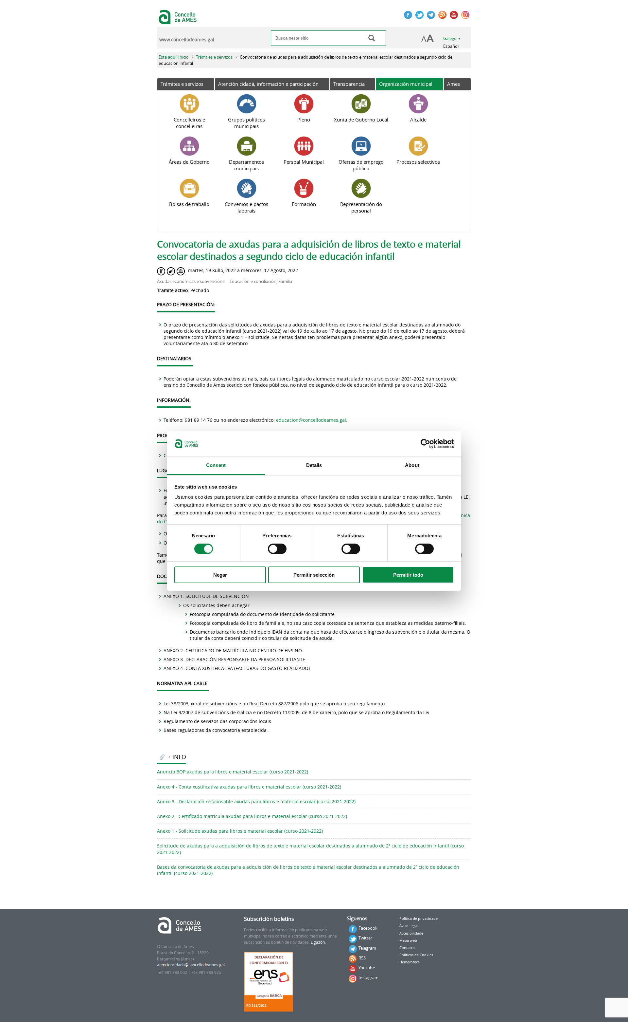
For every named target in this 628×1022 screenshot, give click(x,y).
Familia (285, 281)
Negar (220, 575)
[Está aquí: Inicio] (178, 21)
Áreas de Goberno (189, 161)
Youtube (366, 968)
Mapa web (408, 940)
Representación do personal (361, 207)
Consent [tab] (216, 465)
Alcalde (418, 119)
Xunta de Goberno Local (361, 119)
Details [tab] (314, 465)
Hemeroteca (409, 962)
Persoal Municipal (304, 161)
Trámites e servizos (182, 84)
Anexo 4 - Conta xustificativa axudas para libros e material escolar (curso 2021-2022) (249, 787)
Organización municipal (405, 84)
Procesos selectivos (418, 161)
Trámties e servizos (214, 57)
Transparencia (349, 84)
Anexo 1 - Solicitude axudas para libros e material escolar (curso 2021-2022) (240, 831)
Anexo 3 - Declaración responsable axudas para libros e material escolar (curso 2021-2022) (256, 801)
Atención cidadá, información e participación (268, 84)
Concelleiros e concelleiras (189, 122)
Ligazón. (318, 942)
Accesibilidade (411, 933)
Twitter (365, 938)
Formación (304, 204)
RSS (362, 958)
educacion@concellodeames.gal (311, 420)
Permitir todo (408, 575)
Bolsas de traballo (189, 204)
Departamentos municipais (246, 165)
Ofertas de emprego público (361, 165)
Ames (453, 84)
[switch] (277, 549)
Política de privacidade (418, 918)
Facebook (367, 928)
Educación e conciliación (253, 281)
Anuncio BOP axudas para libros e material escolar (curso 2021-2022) (232, 772)
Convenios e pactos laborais (246, 207)
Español (451, 46)
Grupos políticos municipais (246, 122)
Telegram (367, 948)
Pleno (303, 119)
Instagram (368, 977)
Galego (450, 38)
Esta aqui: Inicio (174, 57)
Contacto (407, 947)
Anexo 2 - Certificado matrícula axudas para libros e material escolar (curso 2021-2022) (252, 816)
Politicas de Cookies (416, 955)
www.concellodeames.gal (186, 40)
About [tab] (412, 465)
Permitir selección (314, 575)
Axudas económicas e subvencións (190, 281)
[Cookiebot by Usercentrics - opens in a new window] (425, 444)
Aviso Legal (408, 925)
